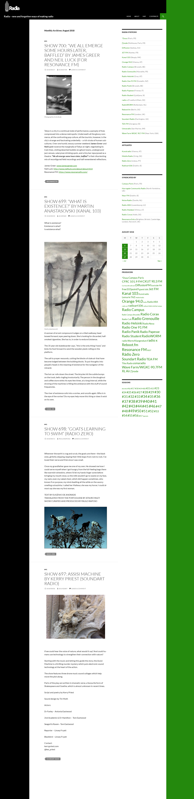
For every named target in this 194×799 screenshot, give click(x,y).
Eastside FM (156, 285)
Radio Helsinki (128, 76)
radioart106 (135, 305)
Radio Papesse (128, 90)
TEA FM (125, 124)
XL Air (126, 371)
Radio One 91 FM (129, 81)
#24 (124, 392)
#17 (133, 388)
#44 (138, 406)
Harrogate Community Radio (134, 188)
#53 (156, 411)
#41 (45, 41)
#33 (138, 396)
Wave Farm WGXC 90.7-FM (133, 133)
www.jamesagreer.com (67, 165)
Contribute (153, 16)
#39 (139, 401)
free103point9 (130, 289)
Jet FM (153, 289)
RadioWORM (127, 105)
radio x (125, 100)
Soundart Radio (53, 759)
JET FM (125, 52)
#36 (157, 396)
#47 (159, 406)
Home (129, 16)
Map (144, 16)
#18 (137, 388)
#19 (140, 388)
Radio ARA (126, 205)
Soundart (63, 589)
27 (125, 257)
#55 (130, 415)
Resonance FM (52, 181)
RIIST (149, 350)
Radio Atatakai (128, 210)
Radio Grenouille (129, 71)
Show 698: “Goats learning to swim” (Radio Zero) (75, 431)
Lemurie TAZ (128, 297)
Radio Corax (127, 214)
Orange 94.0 (127, 62)
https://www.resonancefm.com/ (73, 172)
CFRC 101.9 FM (132, 281)
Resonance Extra (129, 219)
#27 (139, 392)
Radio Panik (127, 86)
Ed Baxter (63, 70)
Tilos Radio (127, 363)
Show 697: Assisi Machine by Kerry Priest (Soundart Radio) (74, 578)
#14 (123, 388)
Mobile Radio (127, 156)
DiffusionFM (143, 285)
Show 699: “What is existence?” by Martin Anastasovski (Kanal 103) (72, 206)
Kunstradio (126, 151)
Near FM (125, 195)
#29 (151, 392)
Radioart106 (127, 165)
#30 (157, 392)
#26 (134, 392)
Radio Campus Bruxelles (131, 315)
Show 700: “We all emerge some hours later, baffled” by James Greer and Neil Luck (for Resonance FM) (73, 55)
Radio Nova (148, 323)
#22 (152, 388)
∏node (125, 43)
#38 (132, 401)
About (136, 16)
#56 (136, 415)
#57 (141, 416)
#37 (125, 401)
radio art (125, 306)
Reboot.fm (126, 109)
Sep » (160, 261)
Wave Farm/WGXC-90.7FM (142, 367)
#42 (125, 406)
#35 (151, 396)
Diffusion (126, 48)
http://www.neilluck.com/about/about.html (73, 169)
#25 (129, 392)
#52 (151, 411)
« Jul (124, 261)
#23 (156, 388)
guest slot (143, 289)
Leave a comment (78, 70)
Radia (145, 302)
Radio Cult (127, 319)
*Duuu (124, 38)
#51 (145, 411)
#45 (145, 406)
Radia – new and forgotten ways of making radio (28, 16)
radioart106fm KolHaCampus (152, 306)
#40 (146, 401)
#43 (132, 406)
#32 (131, 396)
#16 (129, 388)
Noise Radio (127, 200)
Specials (145, 416)
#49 (131, 411)
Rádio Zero (51, 554)
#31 (125, 396)
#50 (138, 411)
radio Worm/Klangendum (134, 340)
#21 (148, 388)
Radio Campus (128, 67)
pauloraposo (64, 439)
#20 (144, 388)
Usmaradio (126, 128)
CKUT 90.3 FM (152, 281)
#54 (124, 415)
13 (125, 249)
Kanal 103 (50, 409)
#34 (144, 396)
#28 (145, 392)
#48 (125, 411)
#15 (126, 388)
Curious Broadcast (128, 286)
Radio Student (127, 95)
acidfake (62, 216)
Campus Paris (127, 184)
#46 (152, 406)
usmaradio (139, 363)
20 (125, 253)
